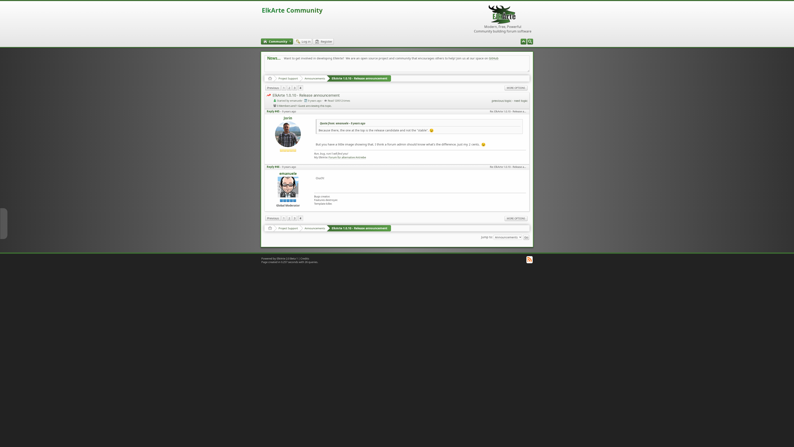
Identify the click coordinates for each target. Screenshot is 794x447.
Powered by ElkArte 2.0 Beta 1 (279, 258)
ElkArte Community (292, 10)
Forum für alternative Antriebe (347, 157)
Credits (304, 258)
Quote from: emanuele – (342, 123)
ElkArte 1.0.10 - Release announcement (359, 78)
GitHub (494, 58)
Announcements (315, 78)
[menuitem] (530, 41)
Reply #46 (273, 167)
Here (332, 68)
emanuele (288, 174)
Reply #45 (273, 111)
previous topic (501, 101)
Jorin (288, 118)
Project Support (288, 78)
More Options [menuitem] (516, 88)
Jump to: (487, 237)
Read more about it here (284, 68)
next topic (521, 101)
